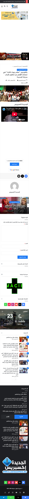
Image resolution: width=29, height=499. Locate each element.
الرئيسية (24, 66)
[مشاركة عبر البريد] (18, 176)
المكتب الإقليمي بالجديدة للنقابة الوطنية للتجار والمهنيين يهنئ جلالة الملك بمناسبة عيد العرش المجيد (10, 346)
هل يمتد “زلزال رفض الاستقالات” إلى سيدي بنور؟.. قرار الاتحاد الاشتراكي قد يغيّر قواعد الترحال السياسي (9, 355)
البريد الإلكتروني (24, 250)
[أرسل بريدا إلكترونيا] (17, 80)
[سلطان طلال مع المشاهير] (23, 339)
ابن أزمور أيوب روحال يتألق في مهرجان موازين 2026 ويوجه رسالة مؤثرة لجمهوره (10, 362)
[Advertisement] (14, 37)
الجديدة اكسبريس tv (17, 66)
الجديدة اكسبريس (21, 80)
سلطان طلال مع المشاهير (12, 337)
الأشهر (7, 417)
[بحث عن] (4, 7)
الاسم (26, 243)
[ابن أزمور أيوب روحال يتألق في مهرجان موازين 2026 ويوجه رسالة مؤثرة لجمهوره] (23, 362)
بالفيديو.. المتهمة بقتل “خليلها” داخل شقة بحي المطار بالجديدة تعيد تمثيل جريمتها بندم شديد (13, 207)
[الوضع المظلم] (7, 7)
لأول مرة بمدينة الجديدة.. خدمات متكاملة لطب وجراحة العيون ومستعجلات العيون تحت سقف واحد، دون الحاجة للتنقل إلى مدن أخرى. (10, 371)
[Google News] (14, 170)
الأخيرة (21, 417)
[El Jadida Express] (14, 6)
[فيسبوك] (26, 176)
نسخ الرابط (14, 164)
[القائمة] (2, 7)
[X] (22, 176)
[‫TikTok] (9, 304)
